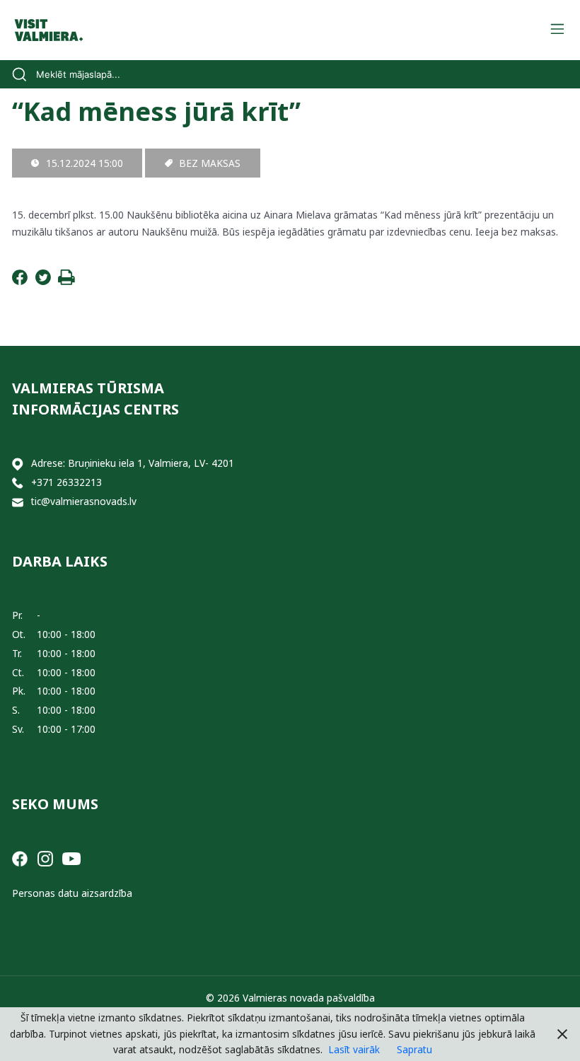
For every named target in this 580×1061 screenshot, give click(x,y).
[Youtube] (71, 857)
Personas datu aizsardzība (72, 893)
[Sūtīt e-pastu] (17, 502)
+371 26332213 (66, 482)
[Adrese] (17, 464)
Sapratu (414, 1049)
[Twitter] (43, 281)
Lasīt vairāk (354, 1049)
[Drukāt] (66, 281)
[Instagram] (45, 857)
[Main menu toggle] (557, 30)
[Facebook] (20, 281)
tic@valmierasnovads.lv (84, 501)
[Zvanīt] (17, 483)
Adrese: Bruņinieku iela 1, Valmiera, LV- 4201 (132, 463)
